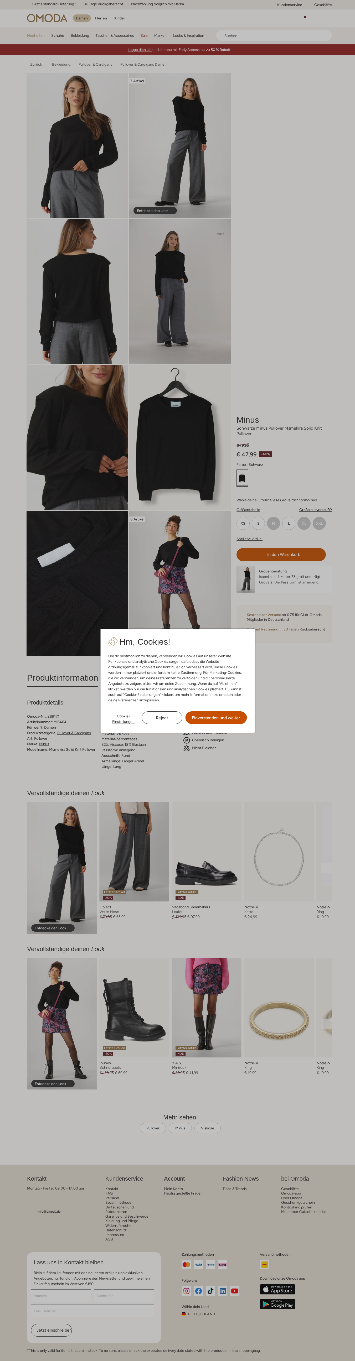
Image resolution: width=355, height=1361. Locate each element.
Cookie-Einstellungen (123, 719)
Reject (162, 717)
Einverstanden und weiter (216, 717)
